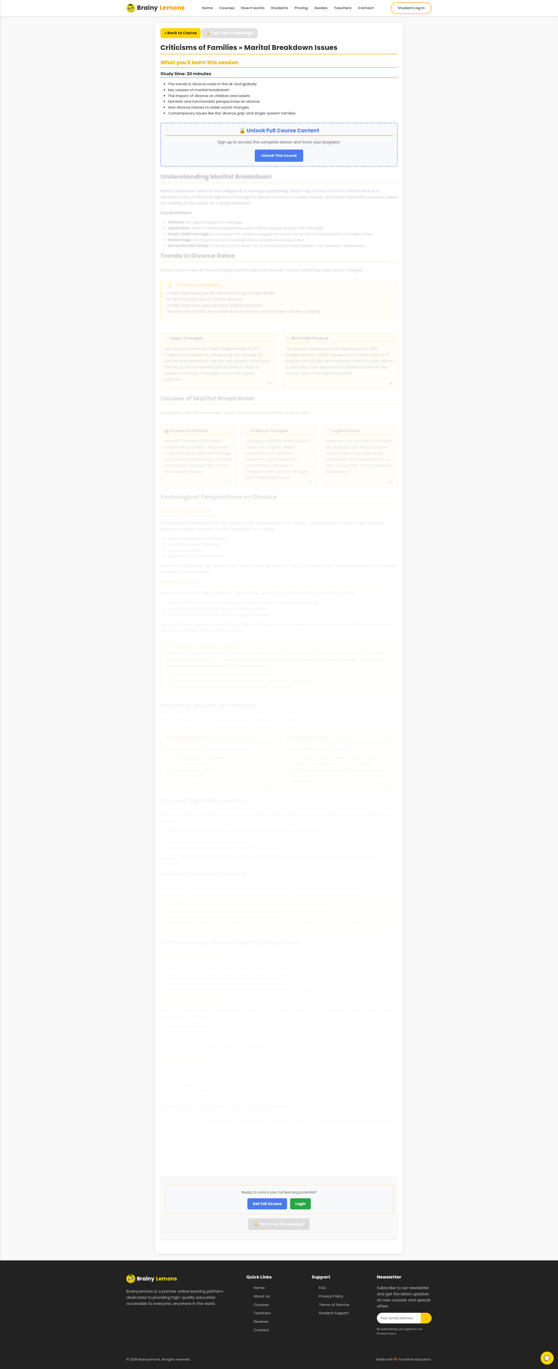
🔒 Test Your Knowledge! (229, 33)
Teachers (342, 7)
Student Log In (411, 7)
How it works (252, 7)
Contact (366, 7)
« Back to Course (181, 33)
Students (279, 7)
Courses (227, 7)
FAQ (322, 1287)
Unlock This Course (279, 155)
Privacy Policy (331, 1296)
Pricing (301, 7)
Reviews (261, 1321)
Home (207, 7)
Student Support (334, 1313)
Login (300, 1203)
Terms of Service (334, 1304)
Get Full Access (267, 1203)
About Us (262, 1296)
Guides (320, 7)
